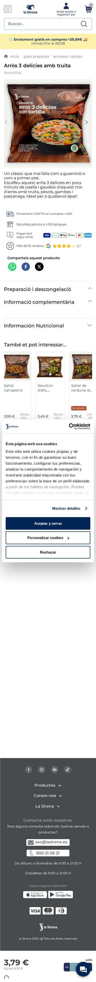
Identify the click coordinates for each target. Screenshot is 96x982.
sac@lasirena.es (51, 842)
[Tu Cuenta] (65, 9)
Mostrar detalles (66, 508)
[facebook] (25, 267)
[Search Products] (84, 24)
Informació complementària (39, 302)
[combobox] (48, 24)
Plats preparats (36, 56)
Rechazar (48, 552)
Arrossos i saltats (67, 56)
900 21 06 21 (48, 853)
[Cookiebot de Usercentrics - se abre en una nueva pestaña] (69, 426)
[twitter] (39, 267)
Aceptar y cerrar (48, 523)
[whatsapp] (12, 267)
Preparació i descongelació (37, 289)
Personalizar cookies (45, 538)
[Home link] (11, 56)
